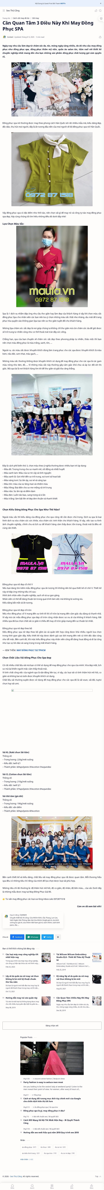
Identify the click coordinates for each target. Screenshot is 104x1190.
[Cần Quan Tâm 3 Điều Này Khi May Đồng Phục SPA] (52, 89)
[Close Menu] (100, 3)
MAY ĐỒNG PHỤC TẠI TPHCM (31, 650)
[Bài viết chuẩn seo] (41, 1116)
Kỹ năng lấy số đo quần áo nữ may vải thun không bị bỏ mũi (72, 977)
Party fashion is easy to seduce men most (43, 1082)
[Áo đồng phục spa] (42, 1107)
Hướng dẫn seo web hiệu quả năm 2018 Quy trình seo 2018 (51, 1132)
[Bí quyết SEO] (53, 1116)
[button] (96, 10)
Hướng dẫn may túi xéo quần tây (21, 998)
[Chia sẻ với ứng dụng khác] (58, 937)
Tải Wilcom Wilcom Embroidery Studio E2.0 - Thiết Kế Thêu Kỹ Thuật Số (73, 957)
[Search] (100, 10)
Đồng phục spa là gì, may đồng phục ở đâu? (44, 1110)
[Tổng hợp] (37, 1095)
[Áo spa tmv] (53, 1107)
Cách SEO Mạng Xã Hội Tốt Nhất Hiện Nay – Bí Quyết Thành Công (51, 1121)
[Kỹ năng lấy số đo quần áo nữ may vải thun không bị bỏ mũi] (96, 979)
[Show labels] (27, 1159)
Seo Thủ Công (13, 10)
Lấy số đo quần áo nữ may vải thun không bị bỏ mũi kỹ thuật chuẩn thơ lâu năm (22, 979)
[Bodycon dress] (59, 1078)
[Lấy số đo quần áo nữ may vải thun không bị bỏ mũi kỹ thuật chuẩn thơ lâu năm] (46, 979)
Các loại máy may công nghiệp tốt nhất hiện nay (22, 956)
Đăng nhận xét (52, 1025)
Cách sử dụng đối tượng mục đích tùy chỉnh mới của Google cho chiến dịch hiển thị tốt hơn (52, 1100)
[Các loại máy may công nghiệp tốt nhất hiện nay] (46, 957)
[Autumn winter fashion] (44, 1078)
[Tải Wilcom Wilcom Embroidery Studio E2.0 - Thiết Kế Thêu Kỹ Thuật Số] (96, 957)
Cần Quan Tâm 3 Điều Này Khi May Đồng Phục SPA (72, 999)
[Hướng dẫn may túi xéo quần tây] (46, 1001)
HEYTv (62, 3)
